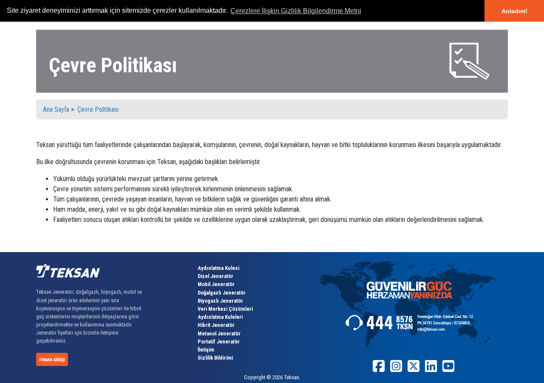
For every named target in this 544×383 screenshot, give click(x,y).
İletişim (206, 349)
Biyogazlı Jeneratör (220, 301)
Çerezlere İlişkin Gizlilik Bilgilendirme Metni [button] (295, 10)
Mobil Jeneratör (216, 284)
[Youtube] (448, 369)
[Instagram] (396, 369)
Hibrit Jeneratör (216, 325)
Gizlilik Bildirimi (215, 358)
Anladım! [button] (514, 11)
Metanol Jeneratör (219, 333)
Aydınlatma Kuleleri (220, 317)
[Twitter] (413, 369)
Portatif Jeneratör (219, 341)
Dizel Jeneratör (215, 276)
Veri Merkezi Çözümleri (225, 309)
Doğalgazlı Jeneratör (222, 292)
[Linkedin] (431, 369)
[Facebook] (379, 369)
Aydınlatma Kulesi (218, 268)
